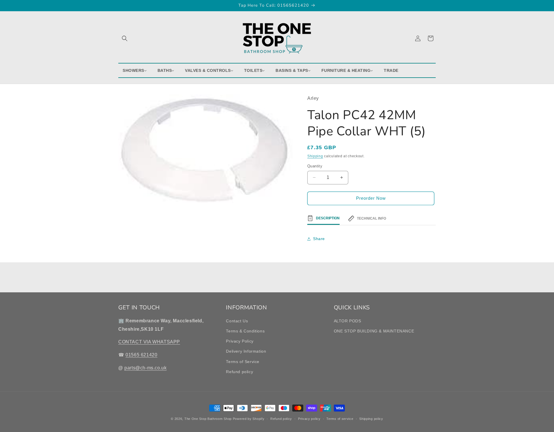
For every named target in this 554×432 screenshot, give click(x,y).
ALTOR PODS (347, 321)
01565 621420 (141, 354)
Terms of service (339, 418)
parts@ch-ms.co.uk (145, 367)
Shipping (315, 156)
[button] (124, 38)
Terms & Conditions (245, 331)
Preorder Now (371, 198)
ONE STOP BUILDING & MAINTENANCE (374, 331)
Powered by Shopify (249, 418)
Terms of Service (242, 361)
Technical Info (371, 218)
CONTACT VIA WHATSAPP (149, 341)
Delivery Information (246, 351)
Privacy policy (309, 418)
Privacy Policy (239, 341)
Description (328, 218)
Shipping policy (371, 418)
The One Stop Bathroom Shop (208, 418)
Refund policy (239, 371)
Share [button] (319, 238)
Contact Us (237, 321)
